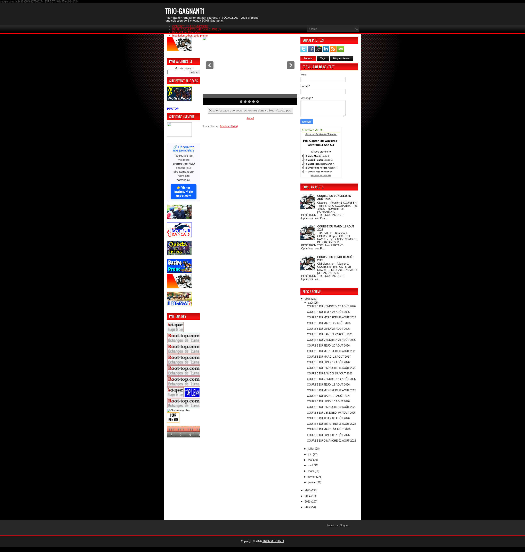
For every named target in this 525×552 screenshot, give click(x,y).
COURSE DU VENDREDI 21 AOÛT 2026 (331, 339)
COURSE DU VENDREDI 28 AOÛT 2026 (331, 306)
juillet (311, 448)
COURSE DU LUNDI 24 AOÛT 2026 (328, 328)
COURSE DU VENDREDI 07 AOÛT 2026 (331, 412)
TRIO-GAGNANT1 (185, 11)
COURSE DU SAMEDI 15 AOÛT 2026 (329, 373)
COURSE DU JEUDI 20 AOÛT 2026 (328, 345)
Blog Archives (341, 58)
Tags (323, 58)
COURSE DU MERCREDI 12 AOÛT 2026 (331, 390)
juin (310, 454)
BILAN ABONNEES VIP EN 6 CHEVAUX (196, 29)
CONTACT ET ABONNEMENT (190, 26)
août (311, 302)
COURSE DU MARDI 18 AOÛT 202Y (329, 356)
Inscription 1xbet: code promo (190, 35)
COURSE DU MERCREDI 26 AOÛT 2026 (331, 317)
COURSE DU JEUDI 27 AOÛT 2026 (328, 311)
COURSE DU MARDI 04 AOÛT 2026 (328, 429)
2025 (308, 490)
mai (310, 459)
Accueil (250, 118)
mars (311, 471)
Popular (308, 58)
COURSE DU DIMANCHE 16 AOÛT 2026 (331, 368)
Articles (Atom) (229, 126)
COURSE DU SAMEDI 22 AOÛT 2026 (329, 334)
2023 (308, 501)
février (312, 476)
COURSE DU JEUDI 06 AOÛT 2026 (328, 418)
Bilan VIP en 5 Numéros (186, 32)
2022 (308, 507)
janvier (312, 482)
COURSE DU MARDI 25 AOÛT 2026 (328, 323)
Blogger (343, 525)
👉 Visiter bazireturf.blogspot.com (183, 191)
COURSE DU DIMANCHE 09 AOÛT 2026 (331, 407)
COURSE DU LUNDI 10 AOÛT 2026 (328, 401)
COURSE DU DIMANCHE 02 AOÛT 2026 (331, 440)
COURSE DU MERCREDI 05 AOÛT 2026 (331, 423)
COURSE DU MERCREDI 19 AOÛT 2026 (331, 351)
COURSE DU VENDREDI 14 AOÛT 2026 (331, 379)
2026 (308, 298)
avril (311, 465)
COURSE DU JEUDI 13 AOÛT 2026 (328, 384)
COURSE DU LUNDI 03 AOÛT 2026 (328, 435)
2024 (308, 496)
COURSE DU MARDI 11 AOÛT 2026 (328, 395)
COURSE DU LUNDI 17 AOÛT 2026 (328, 362)
